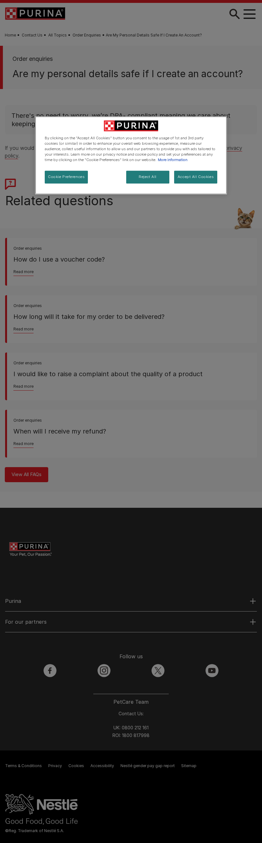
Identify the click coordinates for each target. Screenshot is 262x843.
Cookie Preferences (66, 176)
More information (173, 160)
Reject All (148, 176)
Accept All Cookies (196, 176)
